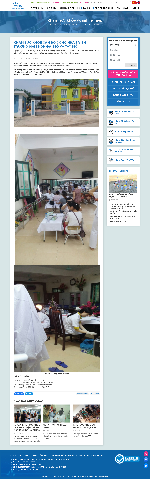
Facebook (20, 393)
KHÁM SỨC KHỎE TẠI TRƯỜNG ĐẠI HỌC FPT (84, 426)
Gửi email (96, 393)
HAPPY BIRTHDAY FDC (119, 222)
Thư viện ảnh (123, 8)
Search (129, 2)
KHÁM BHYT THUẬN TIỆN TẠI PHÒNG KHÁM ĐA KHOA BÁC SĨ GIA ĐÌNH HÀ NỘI (123, 206)
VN (134, 2)
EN (138, 2)
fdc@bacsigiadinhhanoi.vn (30, 464)
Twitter (30, 393)
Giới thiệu (51, 8)
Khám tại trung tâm (123, 82)
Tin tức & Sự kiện (67, 24)
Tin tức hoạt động (104, 8)
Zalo (146, 459)
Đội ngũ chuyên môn (70, 8)
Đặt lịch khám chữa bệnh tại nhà (123, 73)
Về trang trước (83, 393)
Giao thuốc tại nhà (123, 88)
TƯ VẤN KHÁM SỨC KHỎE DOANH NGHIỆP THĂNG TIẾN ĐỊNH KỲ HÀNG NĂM (27, 427)
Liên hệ (136, 8)
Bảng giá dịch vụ (123, 95)
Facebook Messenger (146, 465)
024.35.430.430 (29, 462)
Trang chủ (38, 8)
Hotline (146, 453)
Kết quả (131, 65)
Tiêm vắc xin (123, 101)
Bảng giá (87, 8)
